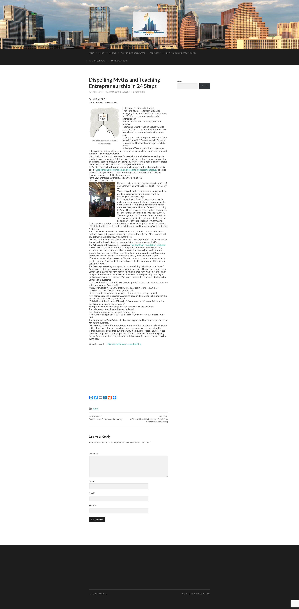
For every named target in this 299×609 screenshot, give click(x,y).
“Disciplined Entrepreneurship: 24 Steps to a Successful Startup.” (126, 169)
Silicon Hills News (107, 53)
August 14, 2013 (96, 92)
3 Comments (139, 92)
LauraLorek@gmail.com (118, 92)
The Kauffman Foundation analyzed (147, 244)
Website (92, 505)
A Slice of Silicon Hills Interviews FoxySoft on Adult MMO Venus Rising (149, 419)
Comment (94, 453)
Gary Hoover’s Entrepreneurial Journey (106, 417)
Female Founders (97, 61)
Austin (95, 409)
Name (92, 481)
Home (91, 53)
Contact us (155, 53)
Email (92, 493)
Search (179, 81)
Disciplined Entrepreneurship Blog (124, 344)
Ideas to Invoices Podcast (133, 53)
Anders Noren (197, 594)
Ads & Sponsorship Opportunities (180, 53)
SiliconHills (101, 594)
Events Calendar (119, 61)
